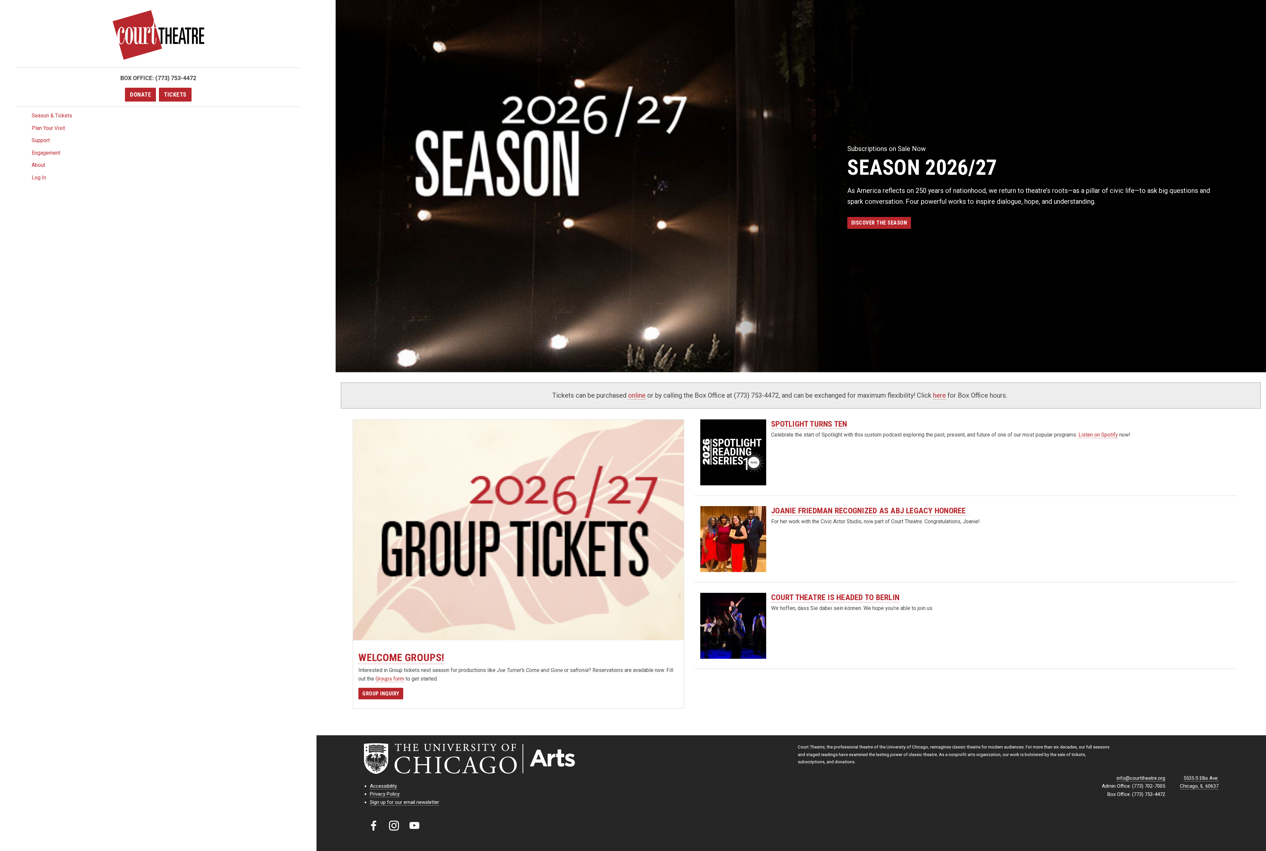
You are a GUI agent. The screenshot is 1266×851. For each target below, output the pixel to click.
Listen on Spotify (1098, 435)
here (939, 395)
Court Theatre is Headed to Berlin (835, 597)
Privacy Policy (385, 794)
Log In (39, 177)
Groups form (390, 679)
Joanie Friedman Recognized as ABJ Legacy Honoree (868, 510)
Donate (140, 94)
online (637, 395)
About (38, 165)
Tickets (175, 94)
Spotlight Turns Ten (809, 424)
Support (41, 140)
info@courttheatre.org (1141, 778)
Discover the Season (879, 223)
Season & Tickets (52, 115)
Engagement (46, 153)
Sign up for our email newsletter (404, 802)
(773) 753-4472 (175, 78)
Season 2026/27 (922, 167)
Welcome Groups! (401, 657)
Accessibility (383, 786)
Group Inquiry (380, 693)
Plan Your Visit (48, 128)
